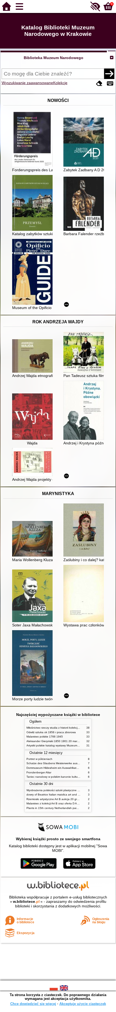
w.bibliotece (26, 901)
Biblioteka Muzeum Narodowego (53, 58)
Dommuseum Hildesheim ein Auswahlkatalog (54, 767)
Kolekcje (60, 83)
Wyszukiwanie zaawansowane (27, 83)
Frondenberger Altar (38, 772)
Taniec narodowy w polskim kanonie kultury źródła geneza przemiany (69, 776)
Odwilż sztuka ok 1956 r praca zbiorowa (51, 732)
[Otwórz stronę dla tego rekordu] (33, 139)
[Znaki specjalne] (110, 83)
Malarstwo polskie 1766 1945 (44, 736)
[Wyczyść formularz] (99, 83)
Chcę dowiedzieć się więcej (33, 1004)
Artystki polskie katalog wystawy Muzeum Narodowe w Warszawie (66, 745)
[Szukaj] (109, 73)
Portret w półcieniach (39, 758)
